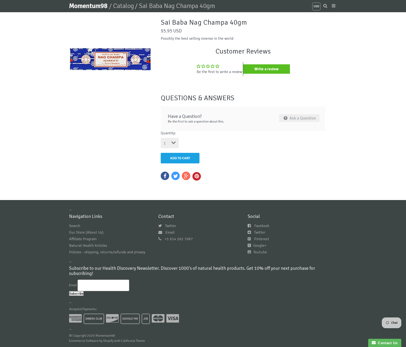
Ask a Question (302, 118)
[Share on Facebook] (165, 176)
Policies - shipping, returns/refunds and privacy (107, 252)
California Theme (133, 341)
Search (74, 226)
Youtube (260, 252)
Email (170, 232)
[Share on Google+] (186, 176)
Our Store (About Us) (86, 232)
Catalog (123, 6)
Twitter (170, 226)
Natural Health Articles (88, 245)
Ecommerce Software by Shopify (91, 341)
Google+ (259, 245)
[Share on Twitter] (175, 176)
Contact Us (387, 343)
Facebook (261, 226)
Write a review (266, 69)
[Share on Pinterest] (196, 176)
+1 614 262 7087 (179, 239)
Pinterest (261, 239)
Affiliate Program (83, 239)
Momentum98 (89, 6)
